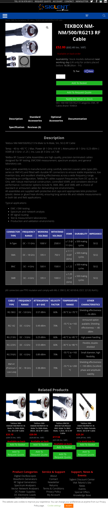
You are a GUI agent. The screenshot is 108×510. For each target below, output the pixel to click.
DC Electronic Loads (25, 494)
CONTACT (69, 1)
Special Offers (82, 492)
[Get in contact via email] (90, 71)
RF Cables (31, 20)
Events (82, 488)
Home (7, 20)
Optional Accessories (56, 118)
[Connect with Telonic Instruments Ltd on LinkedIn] (105, 1)
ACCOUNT (58, 1)
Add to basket (79, 83)
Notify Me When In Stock (79, 98)
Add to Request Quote (79, 92)
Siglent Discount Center (82, 479)
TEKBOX (73, 105)
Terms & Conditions (53, 488)
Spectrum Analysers (25, 485)
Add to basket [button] (17, 444)
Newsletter (53, 482)
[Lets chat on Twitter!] (92, 1)
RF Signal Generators (25, 482)
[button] (47, 27)
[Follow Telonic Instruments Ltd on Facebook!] (96, 1)
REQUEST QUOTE (43, 1)
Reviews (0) (34, 127)
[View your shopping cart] (87, 15)
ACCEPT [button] (69, 505)
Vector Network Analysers (25, 488)
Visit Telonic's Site (82, 482)
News (82, 485)
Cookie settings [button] (54, 505)
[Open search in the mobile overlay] (104, 15)
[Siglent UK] (54, 7)
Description (16, 118)
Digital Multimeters (25, 497)
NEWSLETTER (82, 1)
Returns (53, 485)
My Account (53, 494)
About (53, 475)
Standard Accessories (35, 118)
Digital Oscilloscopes (25, 475)
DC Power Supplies (25, 491)
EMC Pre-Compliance (18, 20)
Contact (53, 479)
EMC (93, 102)
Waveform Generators (25, 479)
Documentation (77, 118)
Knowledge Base (82, 495)
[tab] (16, 119)
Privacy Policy (53, 491)
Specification (16, 127)
